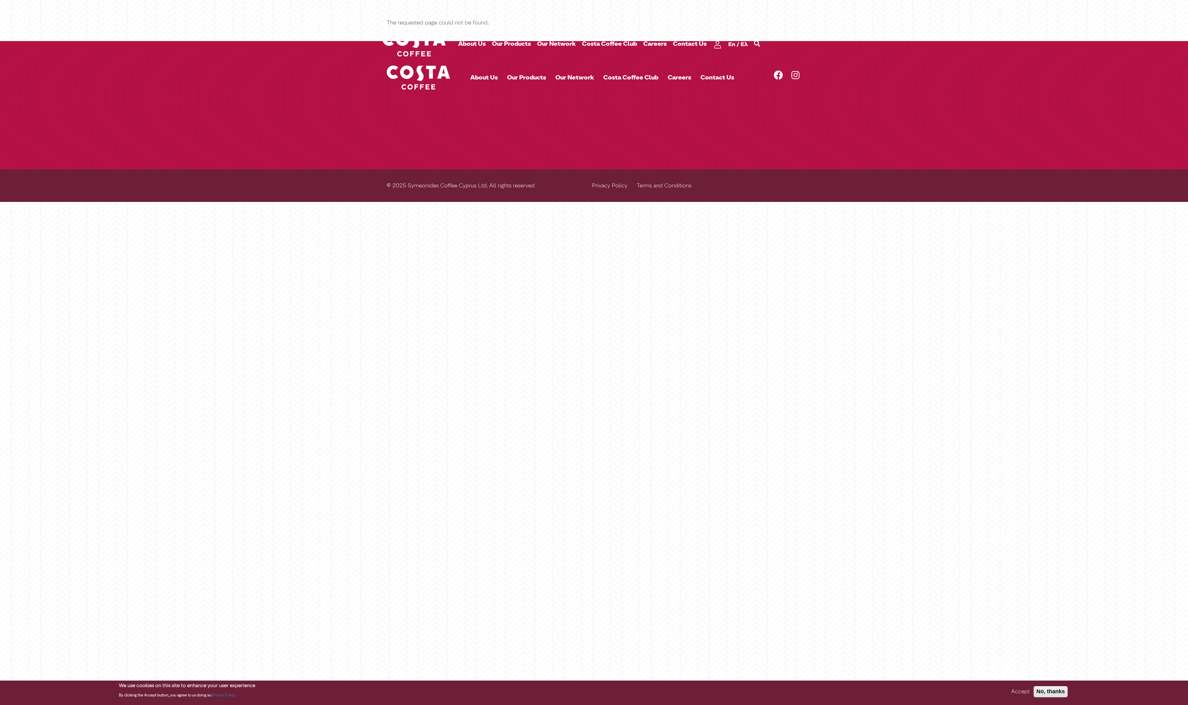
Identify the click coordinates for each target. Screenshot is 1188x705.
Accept (1020, 691)
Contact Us (690, 44)
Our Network (556, 44)
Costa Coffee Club (609, 44)
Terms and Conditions (664, 185)
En (731, 44)
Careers (655, 44)
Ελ (744, 44)
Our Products (511, 44)
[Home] (416, 44)
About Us (472, 44)
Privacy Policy (609, 185)
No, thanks (1050, 691)
